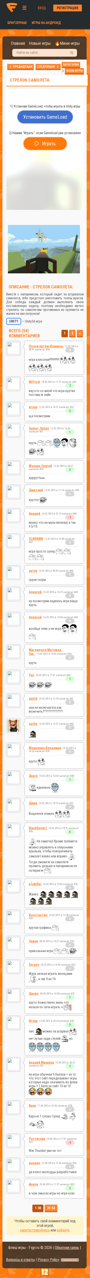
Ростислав (37, 1139)
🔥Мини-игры (67, 43)
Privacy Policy (48, 1259)
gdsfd (33, 699)
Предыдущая (22, 66)
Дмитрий (36, 490)
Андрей (34, 514)
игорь (33, 407)
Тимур (33, 941)
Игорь (33, 1021)
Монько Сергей (40, 466)
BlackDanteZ (38, 828)
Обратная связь (67, 1247)
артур (33, 571)
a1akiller (35, 884)
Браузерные (17, 23)
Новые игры (40, 43)
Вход (42, 8)
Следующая (47, 66)
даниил (34, 1163)
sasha (33, 724)
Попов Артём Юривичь (46, 346)
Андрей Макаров (41, 1062)
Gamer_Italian (39, 428)
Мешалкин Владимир (45, 748)
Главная (18, 43)
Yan (31, 675)
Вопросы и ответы (20, 1259)
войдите (63, 1230)
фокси (33, 1184)
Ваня (32, 1106)
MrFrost (34, 382)
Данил (34, 993)
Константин (38, 915)
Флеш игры (74, 70)
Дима (33, 803)
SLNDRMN (36, 539)
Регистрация (67, 8)
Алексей (35, 592)
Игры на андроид (46, 23)
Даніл (33, 776)
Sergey (34, 965)
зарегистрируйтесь (35, 1230)
